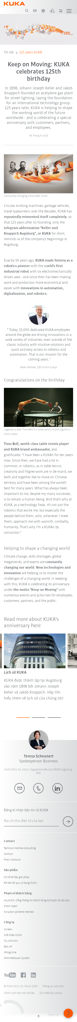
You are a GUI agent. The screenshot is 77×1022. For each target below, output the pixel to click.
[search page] (27, 11)
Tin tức (9, 52)
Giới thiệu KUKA (13, 935)
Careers (8, 929)
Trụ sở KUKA (11, 940)
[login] (51, 11)
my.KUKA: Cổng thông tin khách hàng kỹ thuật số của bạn (37, 900)
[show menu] (69, 11)
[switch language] (43, 11)
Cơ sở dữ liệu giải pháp (16, 877)
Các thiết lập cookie (50, 993)
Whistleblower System (17, 958)
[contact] (35, 11)
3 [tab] (54, 717)
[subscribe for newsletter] (68, 821)
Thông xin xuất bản (53, 986)
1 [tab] (23, 717)
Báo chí (8, 946)
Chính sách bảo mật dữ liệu (19, 993)
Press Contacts (12, 859)
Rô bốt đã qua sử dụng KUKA (20, 883)
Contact (8, 854)
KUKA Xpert (10, 906)
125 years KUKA (30, 52)
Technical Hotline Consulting (20, 848)
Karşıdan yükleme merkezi (19, 912)
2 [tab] (38, 717)
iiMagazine (10, 952)
